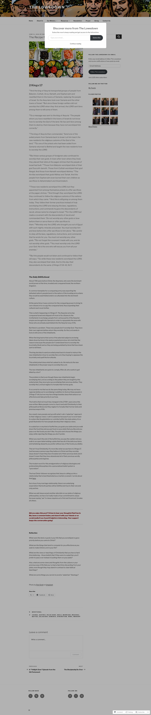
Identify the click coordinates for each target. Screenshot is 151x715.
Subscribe (96, 38)
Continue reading (75, 44)
